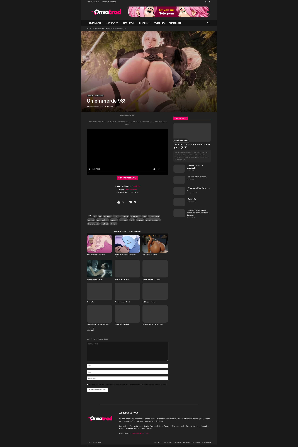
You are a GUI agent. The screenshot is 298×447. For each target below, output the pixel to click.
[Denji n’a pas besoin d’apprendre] (179, 169)
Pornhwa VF (112, 23)
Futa (144, 216)
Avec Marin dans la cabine (96, 254)
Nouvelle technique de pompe (152, 324)
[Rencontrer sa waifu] (155, 244)
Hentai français (164, 426)
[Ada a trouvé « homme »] (99, 268)
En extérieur (135, 216)
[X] (209, 1)
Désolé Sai (192, 199)
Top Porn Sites (146, 428)
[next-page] (92, 329)
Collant (116, 216)
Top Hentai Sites (136, 426)
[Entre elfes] (99, 291)
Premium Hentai (132, 428)
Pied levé (105, 224)
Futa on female (154, 216)
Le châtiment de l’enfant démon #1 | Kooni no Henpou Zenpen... (198, 212)
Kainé (132, 220)
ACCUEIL (90, 29)
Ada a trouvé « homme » (95, 279)
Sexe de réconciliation (122, 279)
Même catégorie (120, 231)
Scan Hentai (128, 23)
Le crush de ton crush (140, 433)
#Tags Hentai (159, 23)
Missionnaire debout (153, 220)
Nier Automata (131, 189)
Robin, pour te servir (149, 302)
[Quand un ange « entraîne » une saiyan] (127, 244)
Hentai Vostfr (94, 23)
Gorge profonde (102, 220)
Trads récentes (135, 231)
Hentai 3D (109, 29)
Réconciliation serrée (122, 324)
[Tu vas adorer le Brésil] (127, 291)
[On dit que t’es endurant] (179, 180)
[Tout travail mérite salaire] (155, 268)
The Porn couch (178, 426)
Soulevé (113, 224)
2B (95, 216)
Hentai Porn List (150, 426)
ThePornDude (175, 23)
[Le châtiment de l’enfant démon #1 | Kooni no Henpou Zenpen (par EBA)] (179, 213)
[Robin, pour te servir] (155, 291)
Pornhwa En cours (181, 140)
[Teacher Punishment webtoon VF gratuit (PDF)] (192, 132)
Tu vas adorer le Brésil (122, 302)
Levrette (140, 220)
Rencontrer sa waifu (149, 254)
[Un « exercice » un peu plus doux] (99, 314)
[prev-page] (88, 329)
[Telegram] (205, 1)
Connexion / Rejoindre (109, 1)
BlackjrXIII (136, 186)
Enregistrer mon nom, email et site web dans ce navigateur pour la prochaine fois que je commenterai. (128, 384)
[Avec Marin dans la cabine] (99, 244)
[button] (208, 23)
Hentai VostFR (99, 29)
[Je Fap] (119, 202)
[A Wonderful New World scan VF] (179, 191)
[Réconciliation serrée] (127, 314)
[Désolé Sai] (179, 202)
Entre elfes (90, 302)
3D (100, 216)
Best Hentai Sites (192, 426)
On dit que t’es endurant (197, 177)
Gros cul (114, 220)
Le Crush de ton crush (96, 106)
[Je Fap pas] (131, 202)
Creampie (125, 216)
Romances (143, 23)
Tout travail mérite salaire (151, 279)
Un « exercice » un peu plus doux (98, 324)
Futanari (91, 220)
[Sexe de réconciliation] (127, 268)
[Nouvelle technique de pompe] (155, 314)
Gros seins (123, 220)
